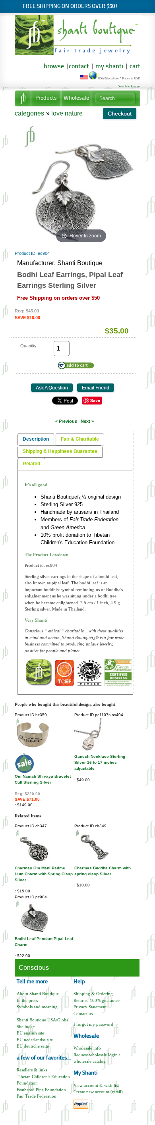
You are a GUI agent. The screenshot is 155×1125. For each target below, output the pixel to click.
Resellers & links (32, 1069)
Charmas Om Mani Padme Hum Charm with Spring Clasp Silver (44, 874)
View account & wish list (96, 1085)
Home (23, 98)
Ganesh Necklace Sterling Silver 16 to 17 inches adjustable (99, 762)
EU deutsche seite (33, 1046)
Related (31, 463)
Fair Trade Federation (36, 1096)
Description (36, 439)
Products (46, 98)
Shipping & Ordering (93, 993)
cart (135, 67)
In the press (27, 1000)
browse (54, 67)
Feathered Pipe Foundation (41, 1089)
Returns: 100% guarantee (97, 1000)
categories (29, 113)
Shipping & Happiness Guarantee (60, 451)
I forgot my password (93, 1024)
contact (79, 67)
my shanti (108, 67)
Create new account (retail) (98, 1091)
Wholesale (76, 98)
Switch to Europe (129, 86)
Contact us (83, 1013)
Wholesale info (87, 1048)
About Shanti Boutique (38, 993)
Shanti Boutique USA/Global (43, 1019)
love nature (67, 113)
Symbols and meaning (37, 1006)
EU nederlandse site (35, 1039)
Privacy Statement (90, 1006)
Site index (26, 1026)
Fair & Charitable (80, 439)
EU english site (30, 1033)
